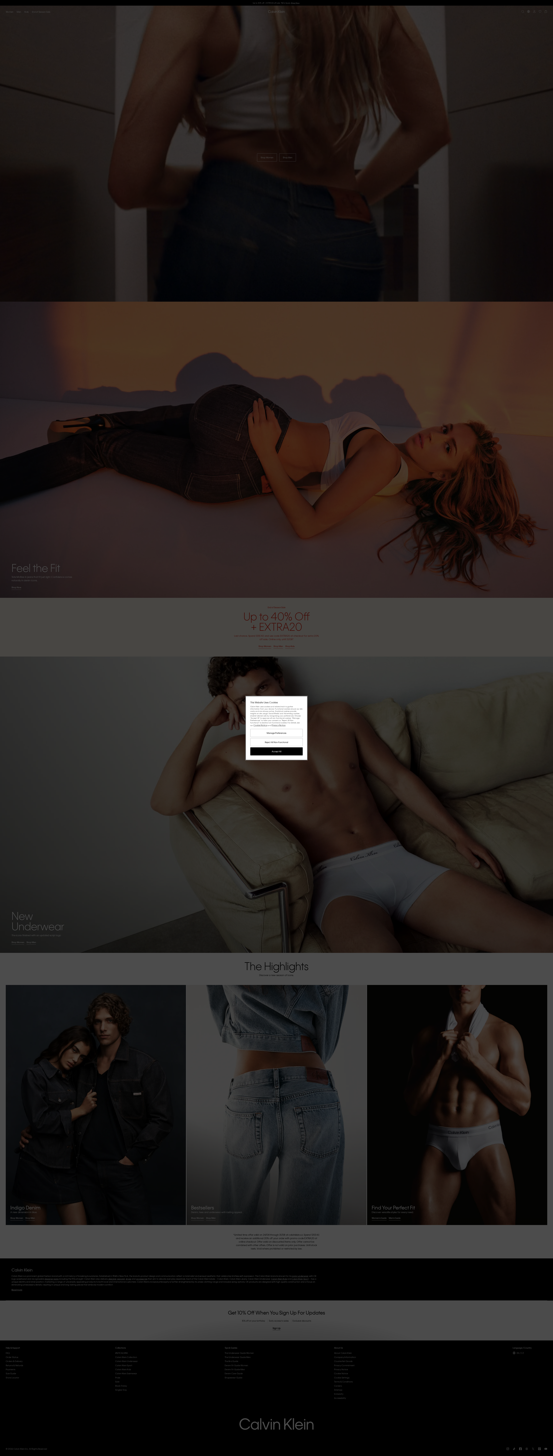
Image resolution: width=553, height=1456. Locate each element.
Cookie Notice (260, 725)
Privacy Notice (279, 725)
